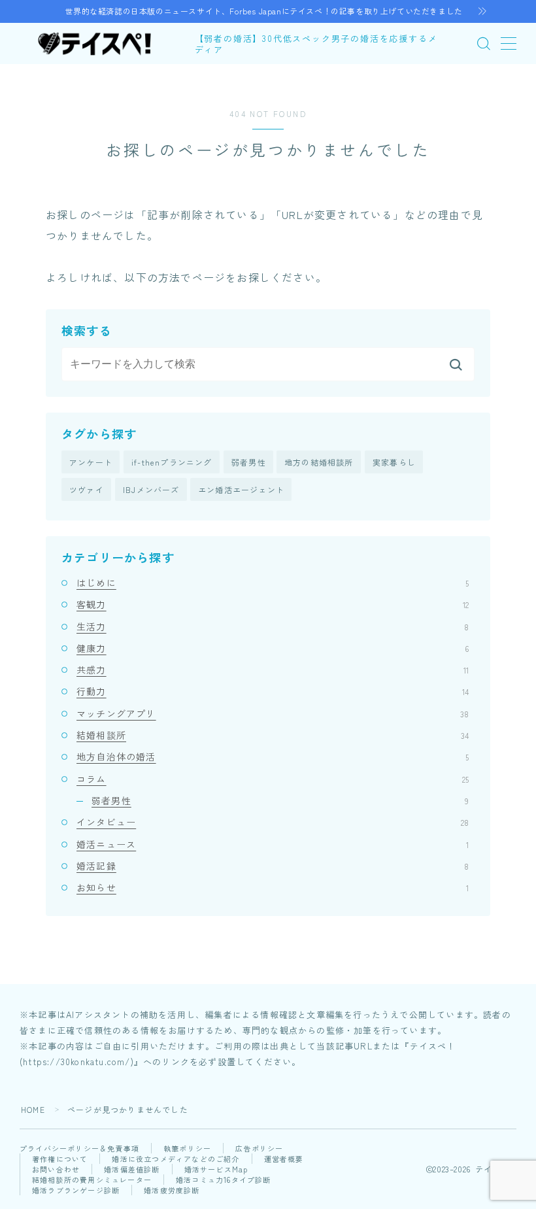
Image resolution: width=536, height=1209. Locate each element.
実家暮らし (394, 462)
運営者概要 (284, 1158)
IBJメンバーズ (151, 489)
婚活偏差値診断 (131, 1169)
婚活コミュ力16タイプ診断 (223, 1179)
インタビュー (272, 821)
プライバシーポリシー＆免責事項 (79, 1148)
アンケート (90, 462)
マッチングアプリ (272, 713)
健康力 (272, 648)
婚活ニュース (272, 844)
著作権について (60, 1158)
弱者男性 (248, 462)
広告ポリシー (259, 1148)
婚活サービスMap (216, 1169)
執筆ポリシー (187, 1148)
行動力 (272, 691)
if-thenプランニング (171, 462)
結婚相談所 (272, 734)
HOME (33, 1109)
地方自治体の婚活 (272, 756)
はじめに (272, 582)
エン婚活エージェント (241, 489)
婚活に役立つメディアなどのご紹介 (175, 1158)
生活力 (272, 626)
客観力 (272, 604)
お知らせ (272, 887)
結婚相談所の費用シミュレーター (92, 1179)
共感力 (272, 669)
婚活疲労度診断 (171, 1190)
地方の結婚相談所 (319, 462)
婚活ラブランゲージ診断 (76, 1190)
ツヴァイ (86, 489)
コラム (272, 778)
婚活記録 (272, 865)
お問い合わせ (56, 1169)
